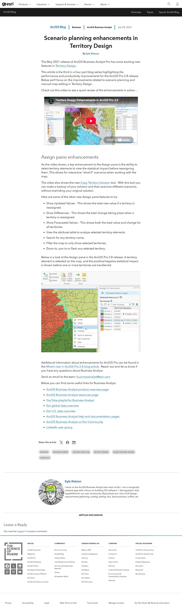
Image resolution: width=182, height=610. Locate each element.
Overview (136, 12)
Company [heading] (112, 543)
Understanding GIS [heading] (90, 543)
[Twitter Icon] (61, 443)
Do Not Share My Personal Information (152, 603)
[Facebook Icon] (67, 443)
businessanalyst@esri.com (93, 376)
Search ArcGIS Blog (169, 12)
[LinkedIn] (19, 566)
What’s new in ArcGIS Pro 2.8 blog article (72, 366)
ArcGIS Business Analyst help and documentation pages (82, 416)
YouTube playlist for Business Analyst (70, 400)
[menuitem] (38, 550)
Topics (150, 12)
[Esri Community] (7, 571)
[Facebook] (7, 566)
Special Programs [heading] (144, 543)
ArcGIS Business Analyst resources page (72, 395)
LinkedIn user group (59, 427)
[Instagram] (13, 571)
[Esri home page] (8, 4)
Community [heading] (59, 543)
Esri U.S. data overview (61, 411)
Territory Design (65, 65)
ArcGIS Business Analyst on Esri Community (74, 422)
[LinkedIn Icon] (74, 443)
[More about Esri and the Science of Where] (13, 552)
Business (76, 27)
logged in (22, 531)
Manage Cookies (116, 603)
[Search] (169, 4)
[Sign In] (177, 4)
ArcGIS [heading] (30, 543)
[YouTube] (19, 571)
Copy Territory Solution (95, 182)
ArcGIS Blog (9, 12)
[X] (13, 566)
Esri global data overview (62, 405)
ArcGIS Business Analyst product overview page (77, 389)
